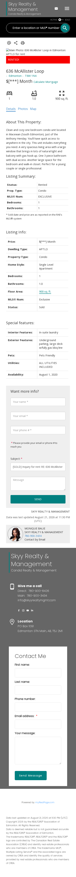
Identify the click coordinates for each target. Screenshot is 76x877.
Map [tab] (33, 109)
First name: (22, 665)
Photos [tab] (23, 109)
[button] (19, 610)
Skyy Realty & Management (23, 6)
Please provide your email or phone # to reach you (34, 444)
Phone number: (25, 699)
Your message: (25, 733)
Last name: (22, 682)
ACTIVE (53, 19)
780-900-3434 (33, 536)
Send (38, 499)
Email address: (25, 716)
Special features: (20, 322)
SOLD (67, 19)
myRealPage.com (44, 802)
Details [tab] (11, 109)
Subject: (15, 458)
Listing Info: (16, 232)
